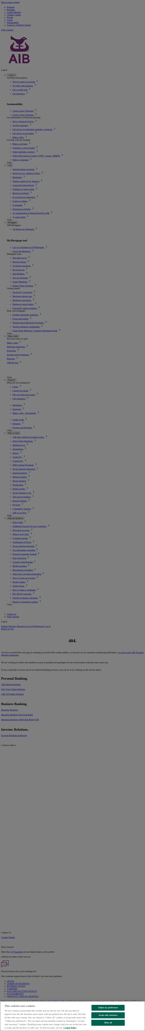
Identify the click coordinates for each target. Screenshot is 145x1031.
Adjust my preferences (108, 1008)
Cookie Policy (70, 1028)
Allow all (108, 1023)
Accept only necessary (108, 1015)
